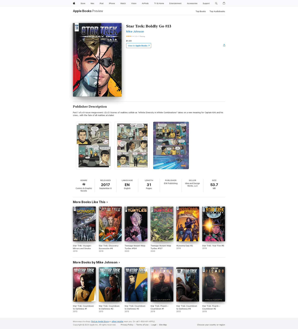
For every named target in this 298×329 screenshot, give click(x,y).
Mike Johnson (135, 31)
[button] (216, 3)
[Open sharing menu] (224, 45)
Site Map (163, 325)
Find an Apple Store (100, 321)
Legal (153, 325)
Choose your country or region (211, 325)
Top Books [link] (201, 11)
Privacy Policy (127, 325)
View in (137, 45)
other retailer (117, 321)
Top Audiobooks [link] (217, 11)
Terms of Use (142, 325)
